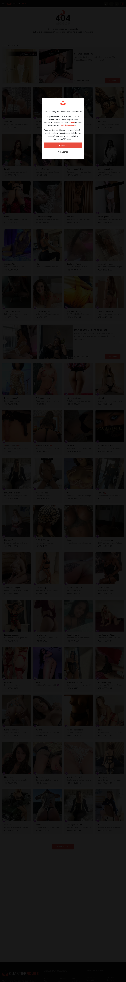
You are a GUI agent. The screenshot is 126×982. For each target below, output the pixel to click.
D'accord (63, 145)
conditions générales (68, 125)
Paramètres (63, 152)
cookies (71, 122)
